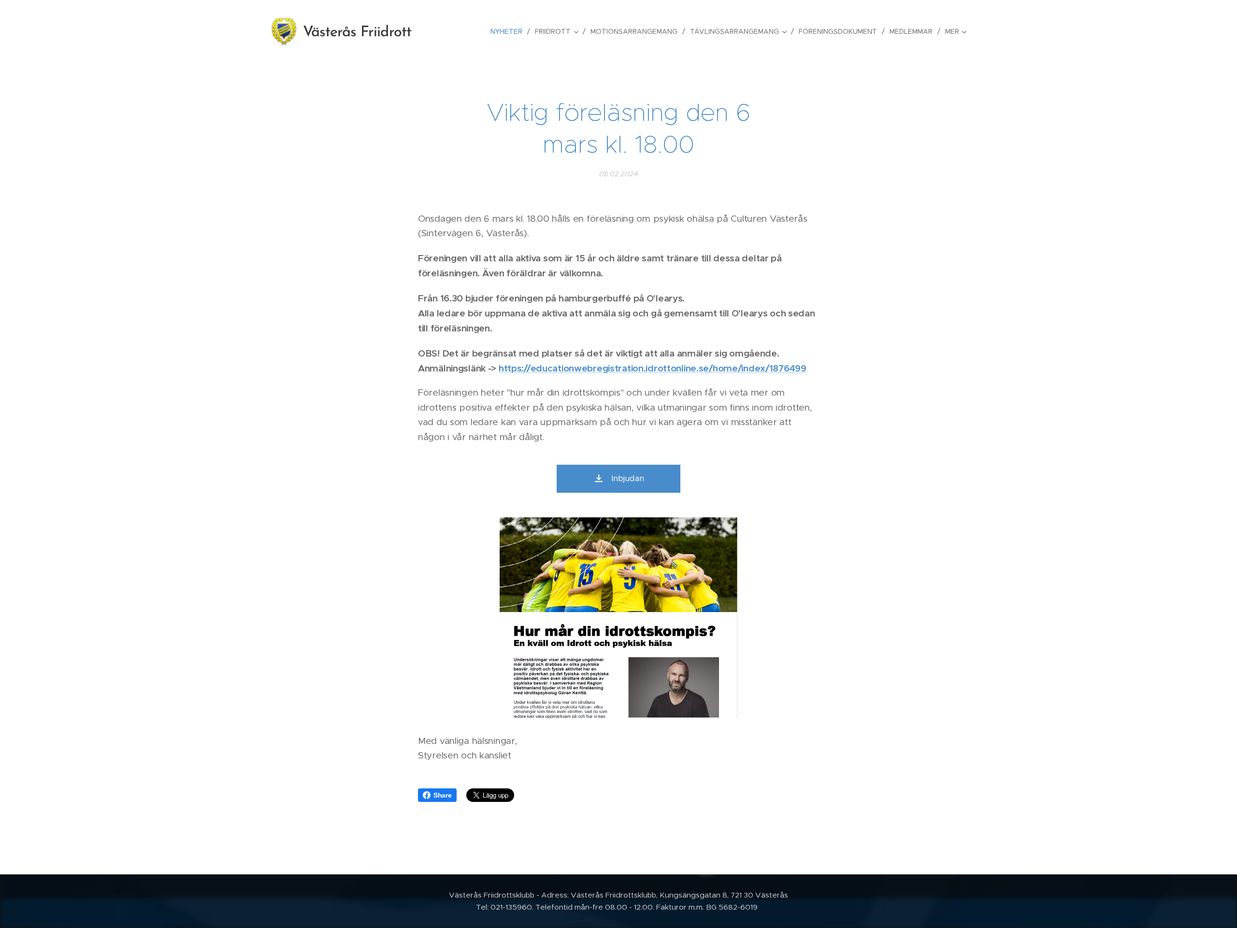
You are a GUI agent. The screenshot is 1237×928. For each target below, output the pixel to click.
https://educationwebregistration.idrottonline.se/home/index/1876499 (652, 368)
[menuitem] (509, 31)
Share (442, 795)
